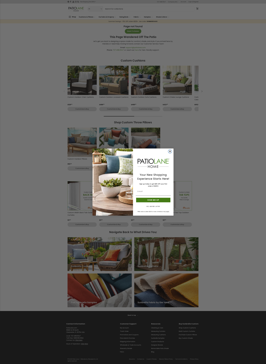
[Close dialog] (170, 151)
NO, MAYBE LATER (153, 206)
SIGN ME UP (153, 200)
